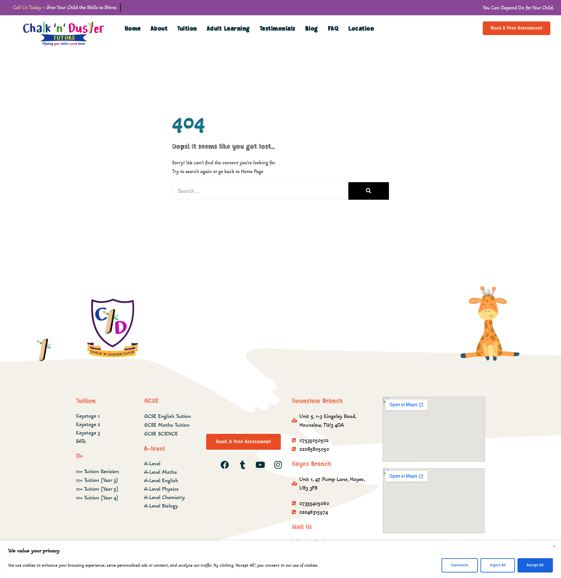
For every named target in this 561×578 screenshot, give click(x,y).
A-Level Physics (161, 488)
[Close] (554, 546)
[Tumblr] (242, 464)
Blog (311, 28)
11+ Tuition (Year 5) (97, 488)
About (159, 28)
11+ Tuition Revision (97, 471)
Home (133, 28)
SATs (81, 441)
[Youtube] (260, 464)
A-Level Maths (160, 472)
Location (361, 28)
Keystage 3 (88, 432)
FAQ (333, 28)
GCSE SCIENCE (161, 433)
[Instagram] (278, 464)
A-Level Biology (161, 505)
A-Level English (161, 480)
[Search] (368, 191)
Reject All (497, 565)
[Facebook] (224, 464)
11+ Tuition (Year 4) (97, 497)
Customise (459, 565)
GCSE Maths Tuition (167, 424)
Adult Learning (228, 28)
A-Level (152, 463)
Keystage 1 (88, 415)
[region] (280, 559)
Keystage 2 (88, 424)
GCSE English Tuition (167, 416)
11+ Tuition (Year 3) (97, 480)
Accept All (535, 565)
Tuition (187, 28)
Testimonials (277, 28)
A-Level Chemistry (164, 497)
